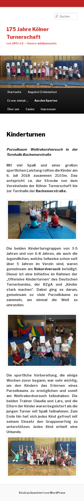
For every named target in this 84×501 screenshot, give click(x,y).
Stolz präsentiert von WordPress (42, 492)
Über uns (13, 109)
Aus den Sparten (45, 100)
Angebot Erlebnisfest (42, 92)
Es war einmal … (17, 100)
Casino (30, 109)
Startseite (14, 92)
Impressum (48, 109)
